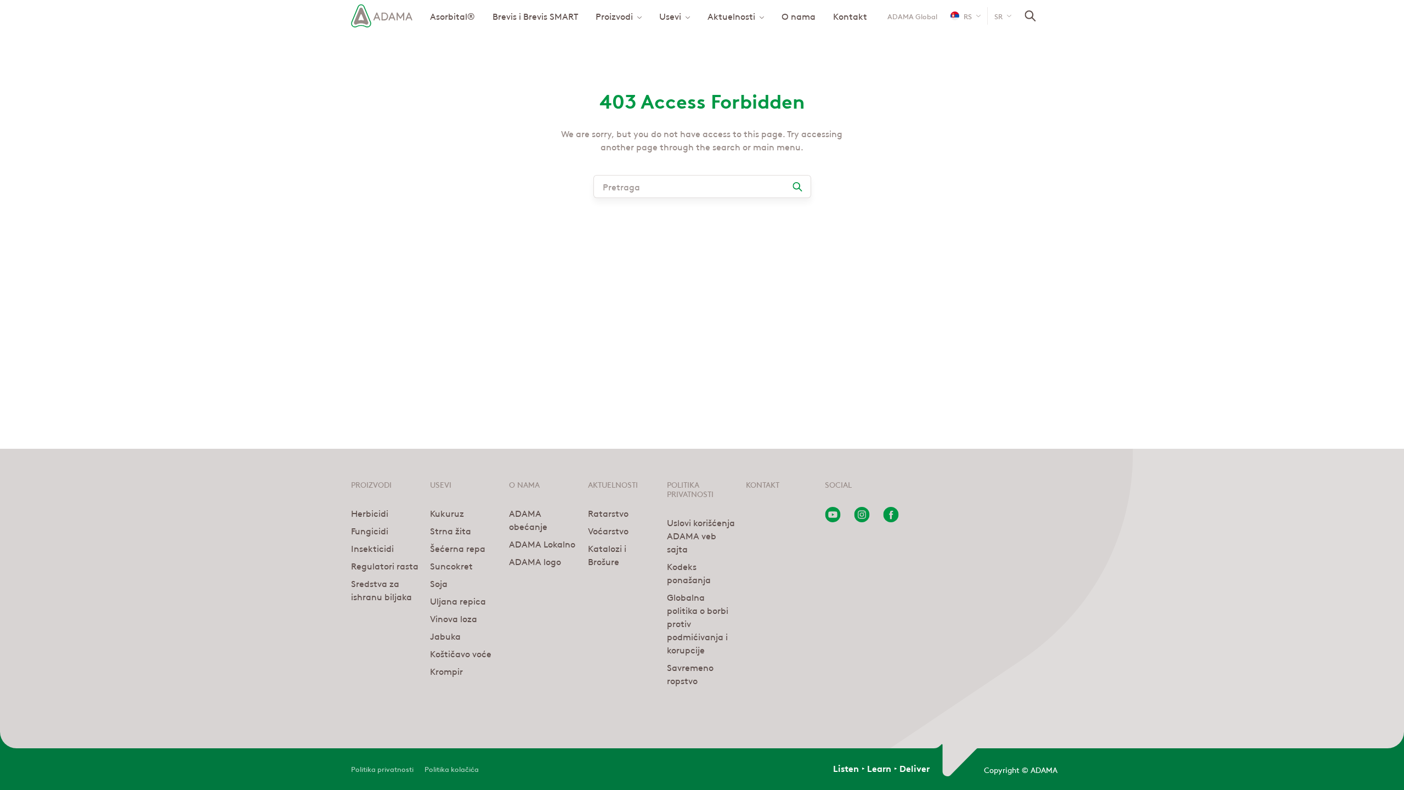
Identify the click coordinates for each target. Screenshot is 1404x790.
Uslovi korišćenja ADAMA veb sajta (701, 535)
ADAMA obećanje (528, 519)
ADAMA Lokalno (542, 544)
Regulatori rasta (384, 566)
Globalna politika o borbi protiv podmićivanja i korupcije (697, 623)
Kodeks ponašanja (689, 572)
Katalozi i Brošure (607, 554)
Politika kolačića (451, 768)
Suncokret (451, 566)
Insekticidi (372, 548)
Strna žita (450, 530)
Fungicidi (369, 530)
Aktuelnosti (731, 16)
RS (968, 15)
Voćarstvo (608, 530)
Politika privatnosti (382, 768)
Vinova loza (453, 618)
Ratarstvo (608, 513)
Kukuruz (447, 513)
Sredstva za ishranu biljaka (381, 589)
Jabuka (445, 636)
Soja (439, 583)
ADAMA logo (535, 561)
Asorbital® (452, 16)
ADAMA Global (912, 16)
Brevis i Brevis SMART (535, 16)
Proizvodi (614, 16)
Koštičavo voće (460, 653)
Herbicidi (369, 513)
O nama (799, 16)
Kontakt (850, 16)
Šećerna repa (457, 548)
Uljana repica (458, 601)
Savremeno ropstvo (690, 673)
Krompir (446, 671)
